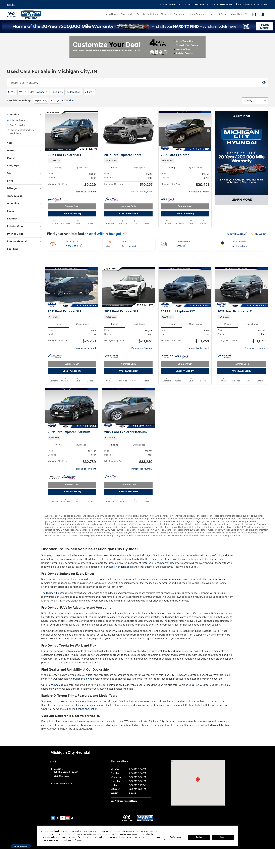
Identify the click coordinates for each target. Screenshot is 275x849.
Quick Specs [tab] (82, 167)
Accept (223, 837)
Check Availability (72, 213)
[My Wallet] (254, 14)
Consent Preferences (20, 846)
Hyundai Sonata (217, 579)
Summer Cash (72, 206)
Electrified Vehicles (146, 14)
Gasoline (57, 92)
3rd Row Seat (38, 92)
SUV (11, 92)
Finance (165, 14)
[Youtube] (67, 818)
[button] (72, 160)
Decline (199, 837)
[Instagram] (62, 818)
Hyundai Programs (196, 14)
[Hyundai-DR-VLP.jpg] (137, 47)
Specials (178, 14)
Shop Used (126, 14)
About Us (235, 14)
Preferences (175, 837)
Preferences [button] (77, 840)
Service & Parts (218, 14)
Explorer (39, 100)
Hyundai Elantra (55, 593)
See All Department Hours (124, 801)
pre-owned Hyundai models (117, 566)
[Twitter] (58, 818)
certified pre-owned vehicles (87, 678)
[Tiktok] (72, 818)
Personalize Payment (85, 191)
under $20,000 (197, 685)
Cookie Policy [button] (137, 837)
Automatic (73, 92)
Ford (53, 100)
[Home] (12, 14)
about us (85, 725)
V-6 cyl (89, 92)
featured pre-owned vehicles (158, 563)
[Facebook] (53, 818)
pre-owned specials (57, 685)
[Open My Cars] (262, 14)
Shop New (110, 14)
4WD (22, 92)
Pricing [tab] (58, 167)
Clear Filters (69, 100)
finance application (86, 709)
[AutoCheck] (55, 199)
